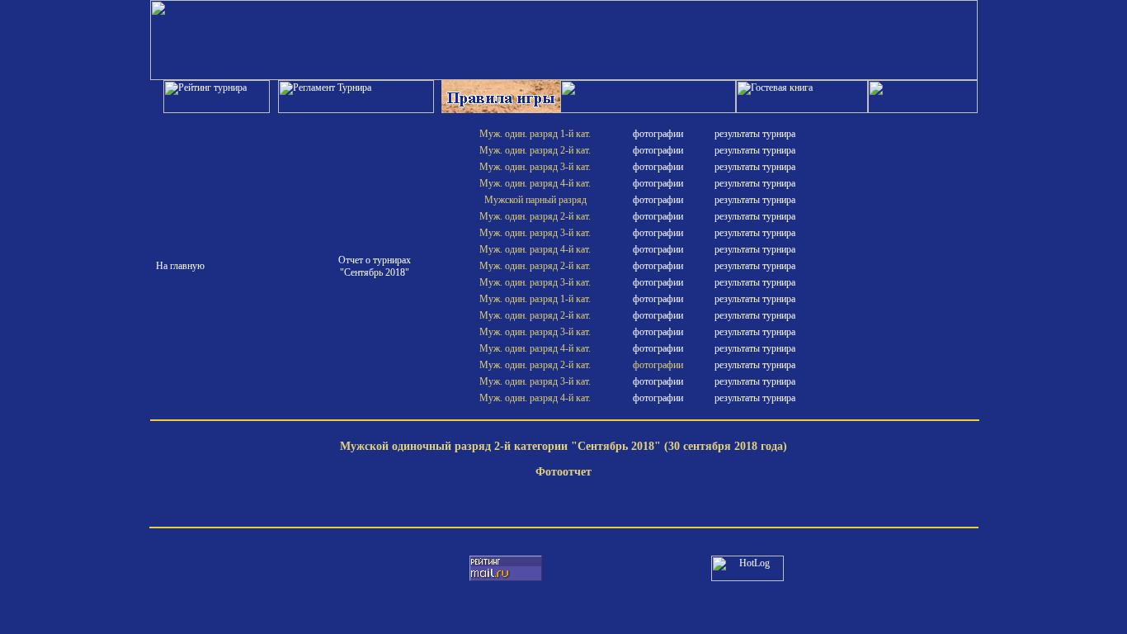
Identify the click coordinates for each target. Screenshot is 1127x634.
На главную (180, 266)
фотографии (658, 134)
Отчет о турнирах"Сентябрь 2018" (374, 266)
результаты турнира (754, 134)
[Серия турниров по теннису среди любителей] (564, 77)
